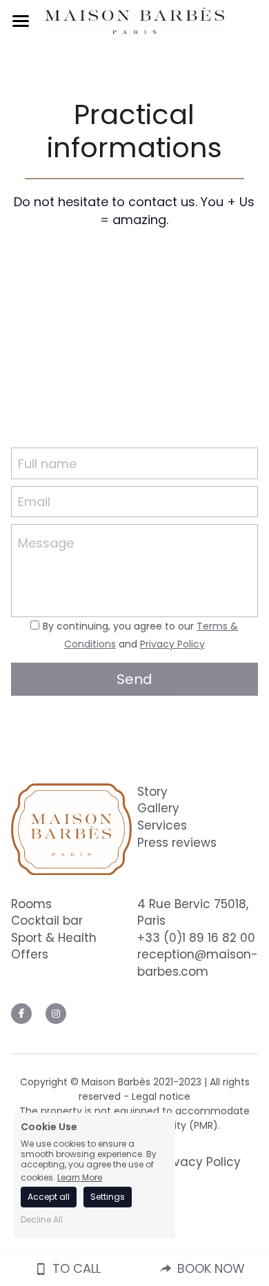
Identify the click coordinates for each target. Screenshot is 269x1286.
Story (152, 791)
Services (162, 825)
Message (46, 543)
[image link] (134, 20)
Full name (47, 463)
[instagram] (56, 1013)
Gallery (158, 808)
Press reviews (177, 842)
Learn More (79, 1177)
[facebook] (21, 1013)
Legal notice (161, 1096)
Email (34, 501)
